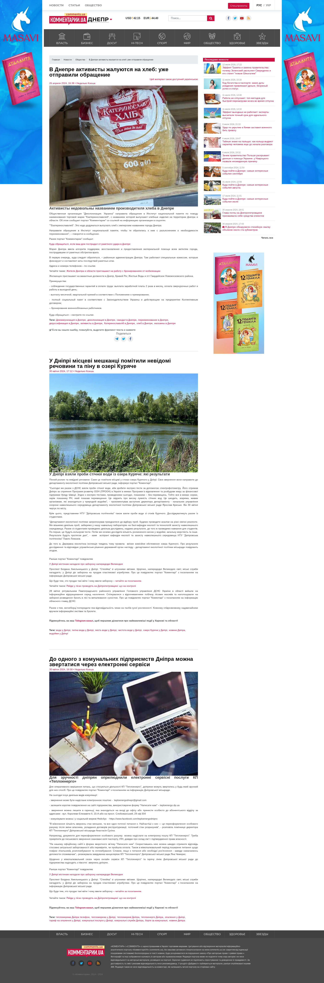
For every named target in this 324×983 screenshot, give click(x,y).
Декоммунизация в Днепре (71, 320)
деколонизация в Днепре (101, 320)
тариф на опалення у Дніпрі (64, 920)
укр (268, 5)
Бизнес (87, 43)
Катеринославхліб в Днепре (119, 323)
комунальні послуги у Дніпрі (97, 920)
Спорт (162, 43)
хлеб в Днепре (145, 323)
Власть (62, 43)
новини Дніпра (177, 630)
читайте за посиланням (128, 580)
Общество (212, 43)
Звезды (262, 43)
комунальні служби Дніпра (128, 920)
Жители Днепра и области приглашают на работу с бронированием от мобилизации (113, 271)
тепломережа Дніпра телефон (73, 917)
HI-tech (137, 43)
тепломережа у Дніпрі (103, 917)
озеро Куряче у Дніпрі (155, 630)
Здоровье (237, 43)
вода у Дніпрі (63, 630)
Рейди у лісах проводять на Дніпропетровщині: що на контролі (101, 586)
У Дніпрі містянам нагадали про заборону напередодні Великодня (86, 564)
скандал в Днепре (127, 320)
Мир (187, 43)
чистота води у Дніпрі (130, 630)
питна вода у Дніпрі (82, 630)
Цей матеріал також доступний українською (174, 79)
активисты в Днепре (91, 323)
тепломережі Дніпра (128, 917)
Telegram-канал (84, 620)
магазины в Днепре (165, 323)
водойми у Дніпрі (58, 633)
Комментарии (82, 974)
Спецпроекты (238, 5)
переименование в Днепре (153, 320)
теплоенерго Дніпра (152, 917)
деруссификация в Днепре (64, 323)
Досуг (112, 43)
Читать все (267, 238)
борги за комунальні (156, 920)
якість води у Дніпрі (105, 630)
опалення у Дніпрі (175, 917)
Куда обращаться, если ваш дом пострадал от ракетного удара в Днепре (89, 244)
